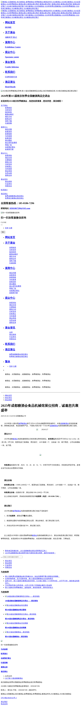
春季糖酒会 (23, 423)
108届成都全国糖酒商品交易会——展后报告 (21, 601)
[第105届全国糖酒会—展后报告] (17, 632)
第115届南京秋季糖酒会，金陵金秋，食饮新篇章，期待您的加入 (29, 587)
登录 (6, 228)
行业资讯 (8, 565)
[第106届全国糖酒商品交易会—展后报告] (20, 614)
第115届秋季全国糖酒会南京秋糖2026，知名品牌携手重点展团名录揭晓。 (32, 576)
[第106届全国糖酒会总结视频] (16, 623)
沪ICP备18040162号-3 (9, 698)
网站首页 (10, 237)
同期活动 (8, 567)
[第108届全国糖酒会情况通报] (16, 605)
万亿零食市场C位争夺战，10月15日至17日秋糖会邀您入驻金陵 (28, 585)
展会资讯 (8, 398)
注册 (10, 228)
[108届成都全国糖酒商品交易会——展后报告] (22, 596)
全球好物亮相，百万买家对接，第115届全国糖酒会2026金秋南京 (29, 578)
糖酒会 (15, 439)
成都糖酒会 (64, 423)
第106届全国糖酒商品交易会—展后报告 (20, 619)
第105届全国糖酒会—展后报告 (16, 636)
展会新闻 (8, 400)
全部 (11, 332)
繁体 (3, 232)
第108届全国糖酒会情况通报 (15, 610)
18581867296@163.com (19, 208)
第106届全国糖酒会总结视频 (15, 627)
